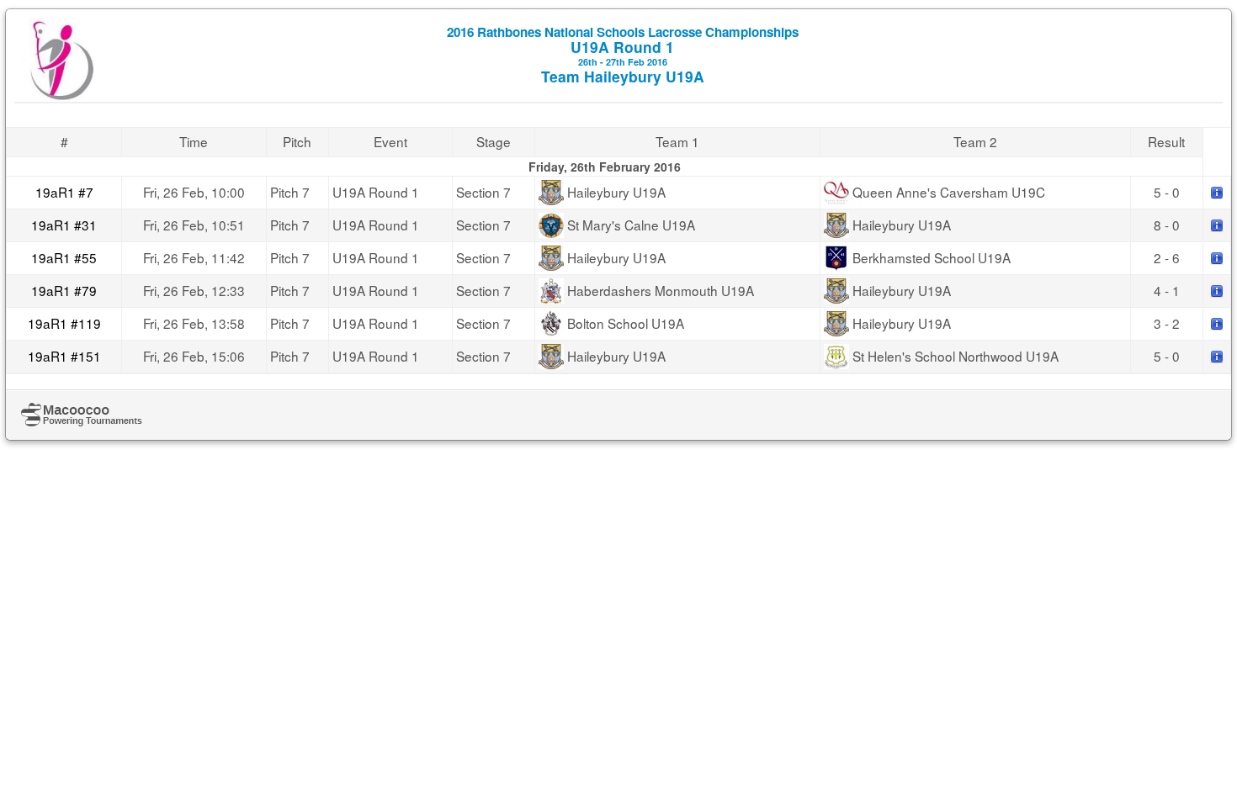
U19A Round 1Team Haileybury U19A (623, 55)
